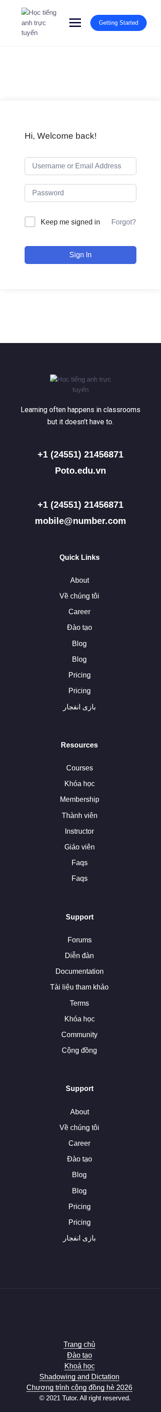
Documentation (79, 971)
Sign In (80, 255)
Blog (79, 643)
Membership (79, 799)
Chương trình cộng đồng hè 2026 (79, 1387)
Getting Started (118, 22)
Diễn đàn (79, 955)
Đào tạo (79, 627)
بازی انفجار (79, 707)
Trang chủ (79, 1344)
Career (79, 612)
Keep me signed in (70, 222)
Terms (79, 1003)
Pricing (79, 675)
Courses (79, 768)
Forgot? (123, 222)
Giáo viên (79, 847)
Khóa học (79, 783)
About (79, 580)
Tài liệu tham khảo (79, 987)
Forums (80, 940)
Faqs (80, 863)
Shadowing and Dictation (79, 1377)
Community (79, 1034)
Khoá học (79, 1366)
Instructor (79, 831)
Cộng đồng (79, 1050)
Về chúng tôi (79, 596)
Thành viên (79, 815)
